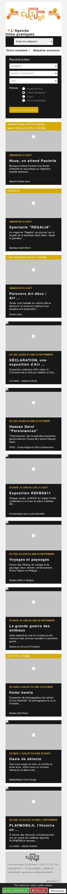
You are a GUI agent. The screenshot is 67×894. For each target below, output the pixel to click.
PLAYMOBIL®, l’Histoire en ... (32, 827)
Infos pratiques (20, 34)
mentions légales (33, 868)
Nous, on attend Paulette (33, 160)
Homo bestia (21, 692)
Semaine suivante (46, 50)
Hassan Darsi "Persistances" (23, 428)
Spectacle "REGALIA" (30, 227)
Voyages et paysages (29, 559)
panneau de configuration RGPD (37, 872)
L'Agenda (20, 30)
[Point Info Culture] (33, 14)
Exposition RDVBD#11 (30, 493)
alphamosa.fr (52, 880)
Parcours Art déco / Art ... (28, 295)
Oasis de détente (25, 758)
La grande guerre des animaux (29, 628)
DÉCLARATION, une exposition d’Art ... (28, 362)
